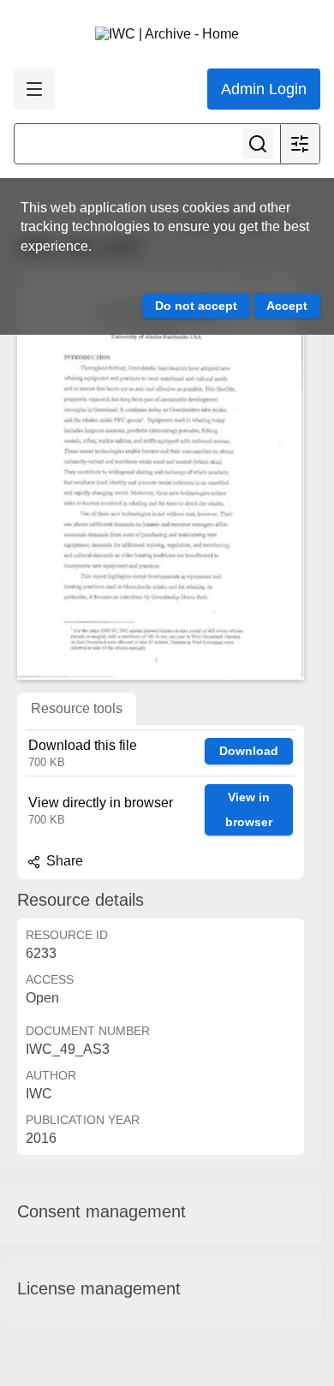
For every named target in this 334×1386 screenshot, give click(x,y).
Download (248, 751)
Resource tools (76, 708)
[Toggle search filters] (299, 144)
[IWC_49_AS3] (160, 475)
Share (63, 861)
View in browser (248, 809)
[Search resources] (257, 143)
